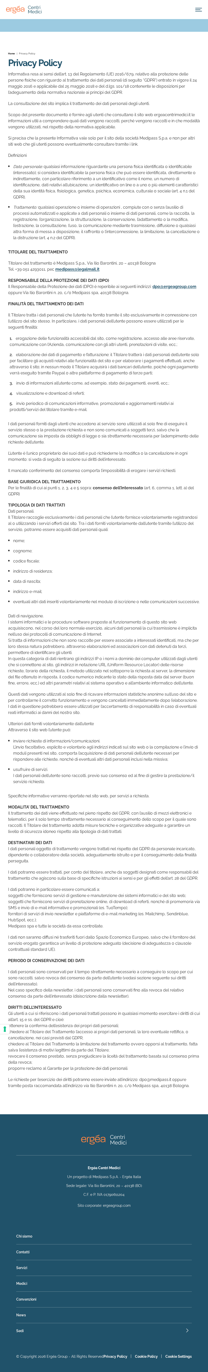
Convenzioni (26, 1299)
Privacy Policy (115, 1356)
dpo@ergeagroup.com (174, 286)
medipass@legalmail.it (77, 269)
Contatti (22, 1252)
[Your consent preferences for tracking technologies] (5, 1029)
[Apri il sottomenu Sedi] (104, 1331)
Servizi (21, 1268)
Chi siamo (24, 1236)
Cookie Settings (178, 1356)
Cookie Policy (146, 1356)
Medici (21, 1284)
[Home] (24, 9)
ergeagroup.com (117, 1205)
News (21, 1315)
